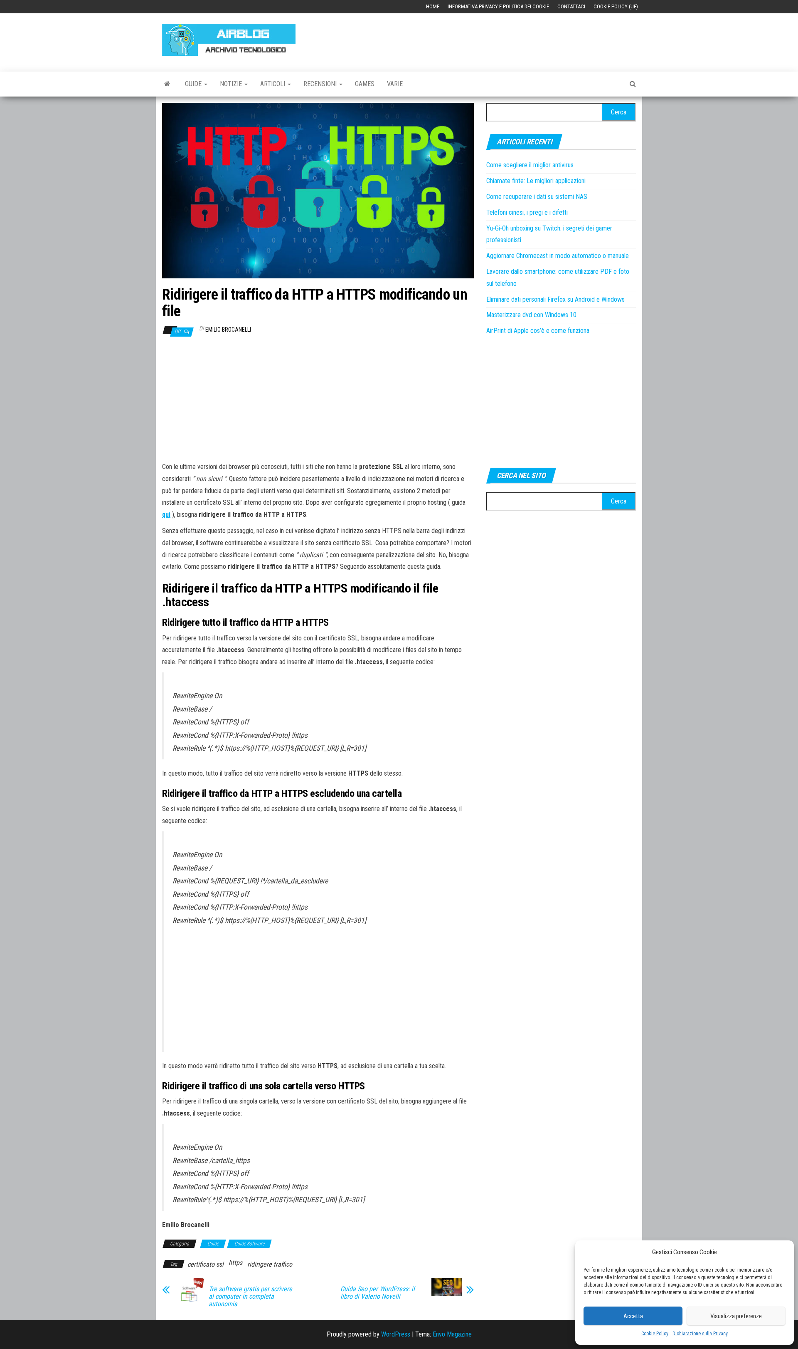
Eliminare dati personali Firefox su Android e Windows (555, 299)
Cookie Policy (654, 1334)
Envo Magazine (452, 1334)
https (235, 1263)
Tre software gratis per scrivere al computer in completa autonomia (250, 1296)
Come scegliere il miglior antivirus (530, 165)
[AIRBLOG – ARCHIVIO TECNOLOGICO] (167, 84)
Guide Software (249, 1244)
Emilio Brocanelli (228, 329)
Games (364, 84)
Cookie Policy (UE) (616, 6)
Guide (194, 84)
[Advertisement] (484, 38)
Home (432, 6)
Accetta (633, 1316)
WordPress (395, 1334)
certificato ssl (205, 1264)
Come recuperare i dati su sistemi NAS (536, 197)
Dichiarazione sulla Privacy (700, 1334)
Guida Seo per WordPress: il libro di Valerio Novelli (377, 1292)
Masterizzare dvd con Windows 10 (531, 315)
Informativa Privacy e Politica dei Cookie (498, 6)
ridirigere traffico (269, 1264)
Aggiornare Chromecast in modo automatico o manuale (557, 256)
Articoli (273, 84)
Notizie (232, 84)
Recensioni (320, 84)
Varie (395, 84)
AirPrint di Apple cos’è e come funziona (537, 331)
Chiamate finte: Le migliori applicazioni (536, 181)
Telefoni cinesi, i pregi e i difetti (527, 212)
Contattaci (571, 6)
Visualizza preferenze (736, 1316)
